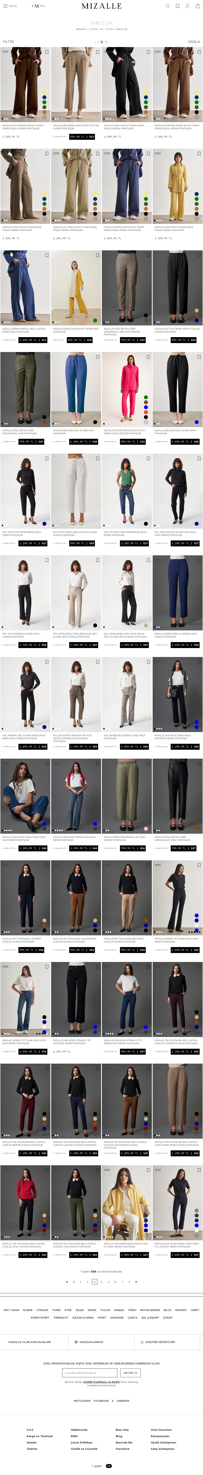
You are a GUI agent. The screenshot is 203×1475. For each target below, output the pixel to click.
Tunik (56, 1310)
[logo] (101, 6)
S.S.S (30, 1429)
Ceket (195, 1310)
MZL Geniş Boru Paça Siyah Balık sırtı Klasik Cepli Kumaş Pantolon (125, 635)
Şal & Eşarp (150, 1317)
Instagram (82, 1400)
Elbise (28, 1310)
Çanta (133, 1317)
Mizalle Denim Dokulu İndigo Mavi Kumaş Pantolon (176, 635)
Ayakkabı (117, 1317)
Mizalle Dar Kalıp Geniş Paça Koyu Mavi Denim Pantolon (23, 838)
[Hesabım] (187, 6)
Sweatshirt (40, 1317)
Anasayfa (81, 29)
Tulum (105, 1310)
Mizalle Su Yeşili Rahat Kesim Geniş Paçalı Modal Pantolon (75, 229)
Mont (102, 1317)
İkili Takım (11, 1310)
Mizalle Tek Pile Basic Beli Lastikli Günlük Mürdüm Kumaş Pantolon (176, 1042)
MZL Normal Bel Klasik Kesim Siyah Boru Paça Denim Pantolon (24, 737)
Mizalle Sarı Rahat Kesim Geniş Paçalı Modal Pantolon (174, 229)
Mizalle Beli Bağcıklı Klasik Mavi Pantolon (73, 432)
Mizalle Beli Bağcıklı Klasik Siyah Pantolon (175, 432)
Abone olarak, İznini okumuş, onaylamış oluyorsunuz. (101, 1383)
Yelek (80, 1310)
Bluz (167, 1310)
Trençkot (61, 1317)
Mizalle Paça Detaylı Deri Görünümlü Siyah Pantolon (172, 838)
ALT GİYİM (106, 29)
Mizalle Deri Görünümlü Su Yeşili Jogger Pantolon (125, 838)
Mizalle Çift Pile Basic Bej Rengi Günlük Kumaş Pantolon (124, 940)
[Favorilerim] (177, 6)
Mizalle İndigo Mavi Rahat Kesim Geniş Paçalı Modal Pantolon (124, 229)
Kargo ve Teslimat (40, 1436)
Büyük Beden (150, 1310)
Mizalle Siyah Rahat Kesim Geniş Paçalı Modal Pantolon (124, 127)
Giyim (93, 29)
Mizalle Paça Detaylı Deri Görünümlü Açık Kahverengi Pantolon (122, 331)
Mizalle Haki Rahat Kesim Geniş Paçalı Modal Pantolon (21, 229)
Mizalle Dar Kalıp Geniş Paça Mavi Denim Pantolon (74, 838)
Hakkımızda (79, 1429)
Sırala (194, 42)
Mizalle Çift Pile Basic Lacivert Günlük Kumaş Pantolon (21, 940)
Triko (132, 1310)
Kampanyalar (160, 1436)
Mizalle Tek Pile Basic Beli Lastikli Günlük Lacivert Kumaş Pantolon (74, 1143)
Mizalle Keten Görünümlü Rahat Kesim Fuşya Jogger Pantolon (125, 432)
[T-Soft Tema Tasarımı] (109, 1466)
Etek (68, 1310)
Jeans (92, 1310)
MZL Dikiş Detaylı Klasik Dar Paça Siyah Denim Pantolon (175, 533)
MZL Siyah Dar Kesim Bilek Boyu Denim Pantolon (21, 533)
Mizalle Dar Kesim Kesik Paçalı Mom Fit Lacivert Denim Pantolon (177, 1245)
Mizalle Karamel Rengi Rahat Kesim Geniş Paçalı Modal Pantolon (177, 127)
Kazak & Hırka (83, 1317)
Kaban (119, 1310)
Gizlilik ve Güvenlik (84, 1448)
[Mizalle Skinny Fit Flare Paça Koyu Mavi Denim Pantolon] (25, 999)
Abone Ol (131, 1372)
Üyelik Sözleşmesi (163, 1442)
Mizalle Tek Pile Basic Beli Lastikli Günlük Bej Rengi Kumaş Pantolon (177, 1143)
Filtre (8, 42)
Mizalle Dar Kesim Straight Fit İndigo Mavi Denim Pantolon (123, 1042)
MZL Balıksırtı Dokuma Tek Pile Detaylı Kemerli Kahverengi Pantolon (72, 738)
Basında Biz (124, 1442)
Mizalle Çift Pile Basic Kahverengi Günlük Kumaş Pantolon (74, 940)
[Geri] (73, 1281)
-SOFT (96, 1466)
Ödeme (32, 1448)
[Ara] (168, 6)
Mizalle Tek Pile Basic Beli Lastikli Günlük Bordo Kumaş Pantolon (23, 1143)
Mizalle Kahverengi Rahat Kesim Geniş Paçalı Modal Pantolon (22, 127)
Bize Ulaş (122, 1429)
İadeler (32, 1442)
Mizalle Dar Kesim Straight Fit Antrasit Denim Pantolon (72, 1042)
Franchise (122, 1448)
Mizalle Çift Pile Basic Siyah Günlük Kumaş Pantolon (177, 330)
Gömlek (42, 1310)
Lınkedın (123, 1400)
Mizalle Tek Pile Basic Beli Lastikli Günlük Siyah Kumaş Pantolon (23, 1245)
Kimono (181, 1310)
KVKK (74, 1436)
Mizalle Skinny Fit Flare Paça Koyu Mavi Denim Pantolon (24, 1042)
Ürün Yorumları (161, 1429)
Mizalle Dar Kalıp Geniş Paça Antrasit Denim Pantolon (173, 737)
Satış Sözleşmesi (162, 1448)
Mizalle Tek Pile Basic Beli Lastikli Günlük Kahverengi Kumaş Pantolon (125, 1145)
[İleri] (129, 1281)
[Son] (136, 1281)
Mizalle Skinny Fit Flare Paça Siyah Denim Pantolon (177, 940)
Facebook (101, 1400)
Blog (119, 1436)
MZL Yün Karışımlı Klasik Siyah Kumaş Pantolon (21, 635)
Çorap (167, 1317)
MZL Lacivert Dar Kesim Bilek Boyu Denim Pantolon (125, 533)
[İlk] (66, 1281)
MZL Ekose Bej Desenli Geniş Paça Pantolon (124, 737)
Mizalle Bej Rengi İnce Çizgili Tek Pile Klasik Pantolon (76, 127)
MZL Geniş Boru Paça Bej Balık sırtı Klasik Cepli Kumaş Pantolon (75, 635)
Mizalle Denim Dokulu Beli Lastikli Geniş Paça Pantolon (24, 330)
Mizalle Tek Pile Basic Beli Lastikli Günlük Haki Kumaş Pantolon (74, 1245)
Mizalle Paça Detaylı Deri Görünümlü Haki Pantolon (19, 432)
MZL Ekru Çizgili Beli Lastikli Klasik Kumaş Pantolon (75, 533)
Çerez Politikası (82, 1442)
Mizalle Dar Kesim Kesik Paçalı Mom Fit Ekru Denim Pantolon (126, 1245)
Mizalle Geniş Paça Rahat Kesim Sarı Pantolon (76, 330)
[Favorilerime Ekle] (46, 52)
